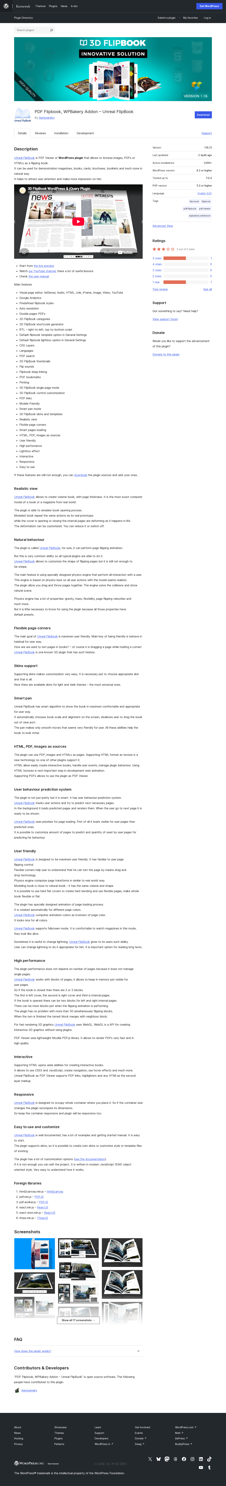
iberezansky (47, 117)
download (80, 475)
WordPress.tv (104, 1443)
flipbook (206, 201)
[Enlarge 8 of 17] (94, 1265)
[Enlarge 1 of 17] (50, 1243)
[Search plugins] (51, 30)
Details (22, 133)
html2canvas (55, 1191)
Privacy (18, 1443)
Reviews (40, 133)
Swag (139, 1443)
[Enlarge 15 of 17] (138, 1306)
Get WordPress (209, 6)
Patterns (59, 1443)
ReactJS (42, 1207)
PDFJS (39, 1197)
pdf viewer (204, 208)
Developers (101, 1438)
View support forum (165, 319)
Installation (61, 133)
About (17, 1427)
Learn (98, 1427)
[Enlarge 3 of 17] (50, 1301)
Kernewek (53, 1463)
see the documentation (90, 1159)
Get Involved (142, 1427)
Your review (160, 289)
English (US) (205, 193)
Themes (59, 1432)
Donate (141, 1438)
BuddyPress (183, 1443)
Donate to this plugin (166, 354)
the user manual (39, 276)
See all (207, 289)
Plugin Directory (23, 17)
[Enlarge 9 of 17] (94, 1288)
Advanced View (163, 226)
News (17, 1432)
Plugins (58, 1438)
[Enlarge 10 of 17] (94, 1311)
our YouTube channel (42, 271)
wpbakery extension (199, 215)
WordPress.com (186, 1427)
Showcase (60, 1427)
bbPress (181, 1438)
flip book (194, 201)
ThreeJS (42, 1218)
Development (85, 133)
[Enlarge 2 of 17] (50, 1277)
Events (139, 1432)
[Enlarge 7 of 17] (94, 1243)
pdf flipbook (190, 208)
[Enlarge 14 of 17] (138, 1274)
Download (203, 114)
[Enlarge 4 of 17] (50, 1325)
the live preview (44, 266)
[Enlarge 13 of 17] (138, 1243)
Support (207, 133)
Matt (179, 1432)
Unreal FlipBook (24, 158)
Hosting (18, 1438)
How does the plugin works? (32, 1351)
